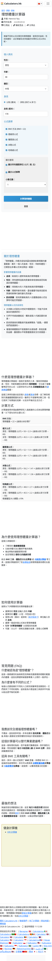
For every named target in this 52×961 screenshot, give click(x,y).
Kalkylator (23, 945)
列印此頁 (7, 22)
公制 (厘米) (11, 102)
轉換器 (3, 923)
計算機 (19, 951)
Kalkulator (18, 943)
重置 (26, 206)
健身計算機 (26, 913)
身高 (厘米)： (9, 108)
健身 (13, 10)
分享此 (32, 25)
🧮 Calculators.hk (11, 3)
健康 (8, 10)
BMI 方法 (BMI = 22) (17, 129)
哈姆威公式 (13, 150)
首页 (3, 10)
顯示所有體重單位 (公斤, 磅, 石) (21, 164)
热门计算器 (34, 920)
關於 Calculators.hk (8, 920)
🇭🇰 (39, 4)
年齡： (7, 72)
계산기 (40, 951)
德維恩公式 (13, 134)
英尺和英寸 (33, 617)
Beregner (23, 931)
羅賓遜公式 (13, 139)
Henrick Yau (14, 18)
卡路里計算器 (40, 559)
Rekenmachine (24, 948)
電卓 (31, 951)
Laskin (36, 945)
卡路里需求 (9, 766)
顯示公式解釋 (14, 172)
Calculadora (5, 934)
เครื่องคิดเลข (5, 951)
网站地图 (45, 920)
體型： (7, 83)
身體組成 (26, 562)
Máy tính (48, 945)
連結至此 (19, 25)
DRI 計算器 (12, 832)
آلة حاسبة (39, 948)
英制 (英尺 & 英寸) (28, 102)
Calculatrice (34, 940)
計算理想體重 (26, 198)
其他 (17, 813)
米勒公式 (12, 145)
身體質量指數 (39, 763)
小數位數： (10, 179)
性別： (7, 60)
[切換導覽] (48, 3)
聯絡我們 (23, 920)
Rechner (8, 948)
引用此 (6, 25)
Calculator (41, 934)
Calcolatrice (38, 931)
